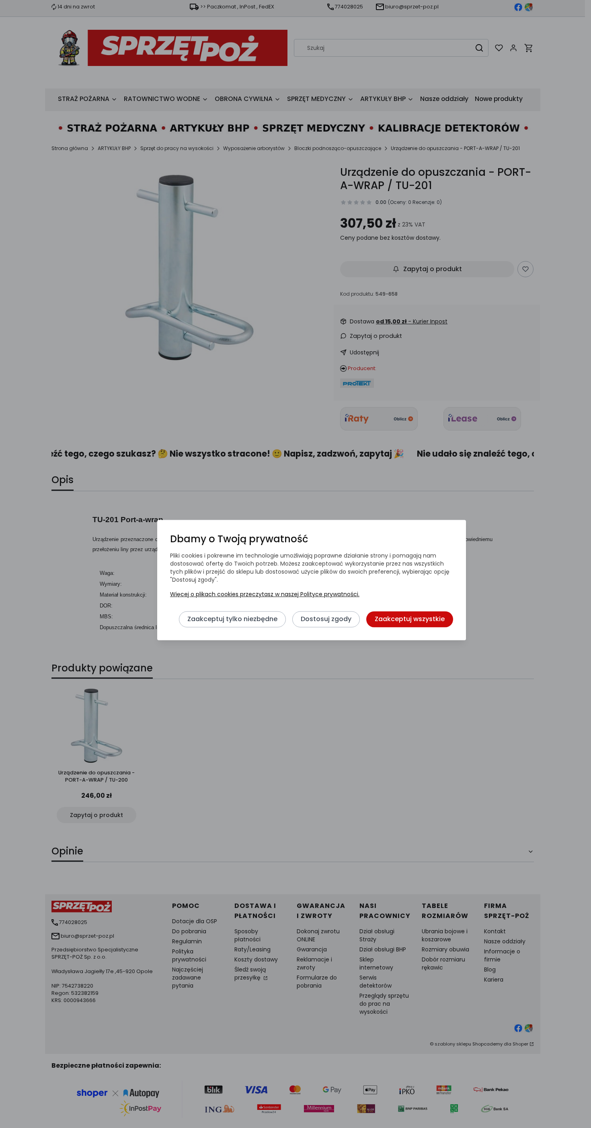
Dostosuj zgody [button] (326, 619)
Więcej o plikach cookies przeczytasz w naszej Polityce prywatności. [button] (264, 595)
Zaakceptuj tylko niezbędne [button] (232, 619)
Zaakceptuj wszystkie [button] (410, 619)
